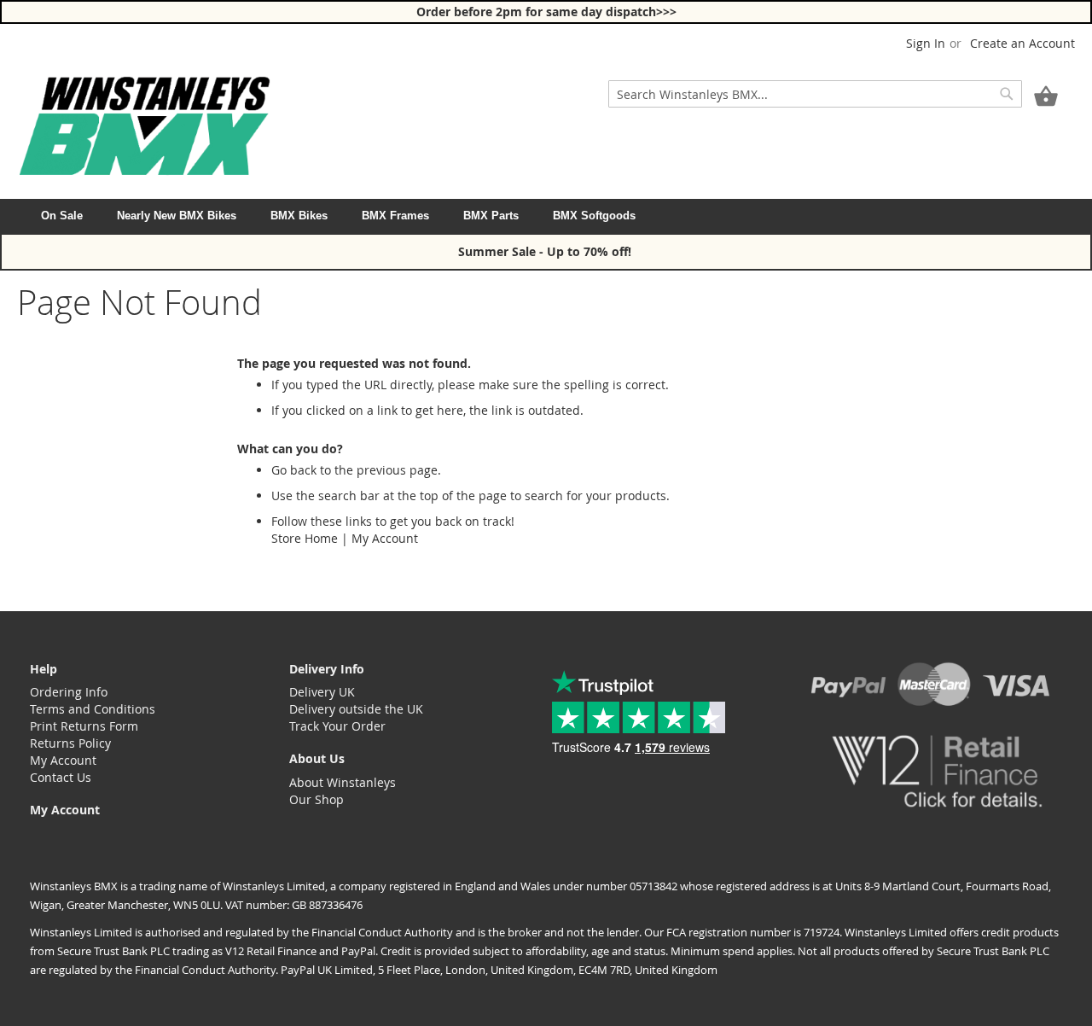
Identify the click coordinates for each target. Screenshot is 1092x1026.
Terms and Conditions (92, 709)
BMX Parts (491, 215)
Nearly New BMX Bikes (176, 215)
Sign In (925, 43)
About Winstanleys (342, 782)
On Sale (62, 215)
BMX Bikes (299, 215)
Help (43, 669)
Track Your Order (337, 726)
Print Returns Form (84, 726)
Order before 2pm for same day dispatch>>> (546, 11)
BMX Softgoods (594, 215)
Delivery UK (322, 692)
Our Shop (316, 799)
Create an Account (1022, 43)
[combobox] (815, 94)
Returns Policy (70, 743)
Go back (294, 470)
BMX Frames (395, 215)
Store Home (304, 538)
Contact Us (60, 777)
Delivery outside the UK (356, 709)
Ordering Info (68, 692)
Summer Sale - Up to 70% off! (546, 251)
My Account (384, 538)
